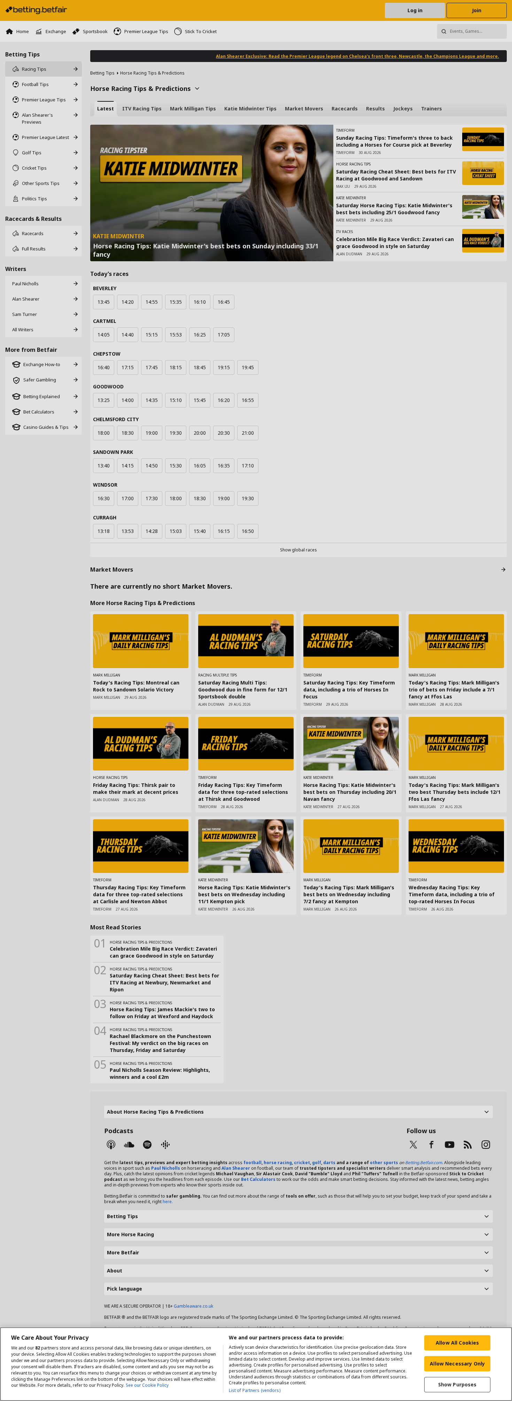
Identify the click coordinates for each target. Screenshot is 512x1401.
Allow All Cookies (457, 1342)
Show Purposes (457, 1384)
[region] (256, 1364)
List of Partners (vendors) (254, 1390)
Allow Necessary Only (457, 1363)
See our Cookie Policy (147, 1385)
